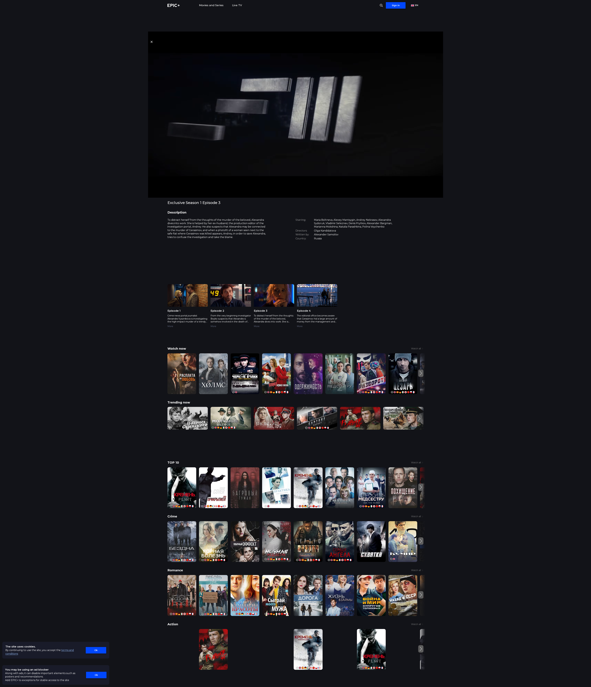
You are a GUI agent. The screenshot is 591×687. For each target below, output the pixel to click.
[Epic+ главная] (173, 5)
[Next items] (420, 373)
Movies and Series (211, 5)
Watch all (416, 348)
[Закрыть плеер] (151, 42)
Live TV (237, 5)
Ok (96, 650)
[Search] (381, 5)
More (170, 326)
